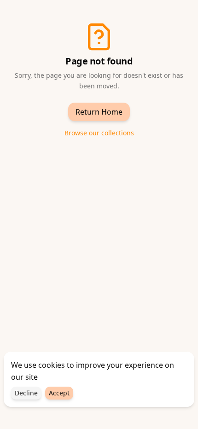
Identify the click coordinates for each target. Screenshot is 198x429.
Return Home (99, 112)
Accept (59, 392)
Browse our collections (99, 132)
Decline (26, 392)
